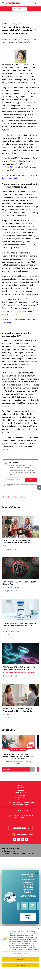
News (24, 853)
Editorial (20, 790)
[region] (20, 947)
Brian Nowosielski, (11, 673)
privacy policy (7, 486)
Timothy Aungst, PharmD (26, 673)
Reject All (20, 959)
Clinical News (6, 497)
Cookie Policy (34, 949)
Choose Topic (18, 9)
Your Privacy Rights (20, 805)
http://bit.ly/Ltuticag (14, 167)
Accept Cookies (20, 965)
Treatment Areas (19, 497)
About (20, 785)
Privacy (20, 800)
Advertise (20, 788)
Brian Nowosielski (11, 546)
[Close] (38, 929)
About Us (15, 853)
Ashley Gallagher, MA (12, 587)
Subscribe (30, 480)
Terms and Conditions (20, 797)
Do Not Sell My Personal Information (20, 802)
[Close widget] (36, 873)
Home (7, 853)
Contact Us (20, 795)
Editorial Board (20, 793)
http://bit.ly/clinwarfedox (17, 311)
